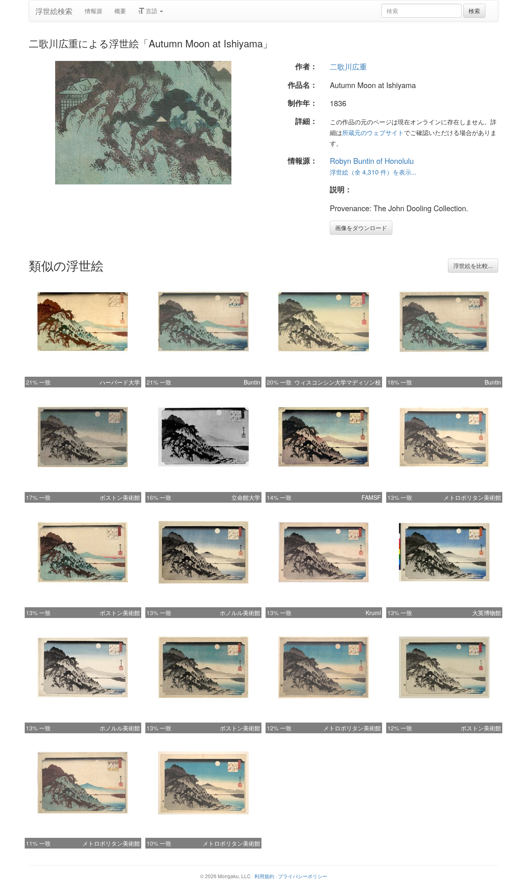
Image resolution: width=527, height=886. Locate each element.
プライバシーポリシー (302, 875)
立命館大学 (245, 497)
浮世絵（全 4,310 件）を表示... (373, 171)
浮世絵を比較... (473, 265)
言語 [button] (151, 11)
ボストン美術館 (120, 497)
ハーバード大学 (120, 382)
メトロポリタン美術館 (472, 497)
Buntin (252, 382)
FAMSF (371, 497)
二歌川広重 (348, 66)
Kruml (373, 613)
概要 (120, 11)
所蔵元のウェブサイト (373, 132)
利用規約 (264, 875)
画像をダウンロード (361, 228)
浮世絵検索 (53, 10)
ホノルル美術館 (240, 613)
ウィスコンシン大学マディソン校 (337, 382)
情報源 (93, 11)
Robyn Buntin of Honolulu (372, 160)
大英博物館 (486, 613)
